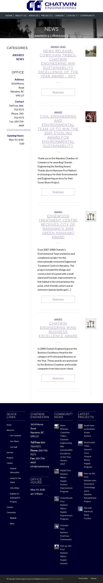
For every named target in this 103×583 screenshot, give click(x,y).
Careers (10, 463)
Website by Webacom (55, 579)
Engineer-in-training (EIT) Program (15, 498)
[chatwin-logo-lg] (51, 6)
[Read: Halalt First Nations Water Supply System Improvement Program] (56, 471)
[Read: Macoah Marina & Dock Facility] (80, 508)
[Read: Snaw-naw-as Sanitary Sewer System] (80, 426)
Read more (58, 92)
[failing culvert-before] (90, 51)
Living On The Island (15, 480)
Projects (10, 458)
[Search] (97, 15)
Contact (10, 507)
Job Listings (14, 488)
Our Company (15, 435)
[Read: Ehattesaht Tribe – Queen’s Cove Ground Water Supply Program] (80, 443)
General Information (14, 470)
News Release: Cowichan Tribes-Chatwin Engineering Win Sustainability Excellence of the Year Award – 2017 (58, 63)
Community (11, 512)
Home (9, 425)
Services (10, 452)
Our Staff (13, 447)
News (63, 47)
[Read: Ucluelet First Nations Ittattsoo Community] (56, 526)
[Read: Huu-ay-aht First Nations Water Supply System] (56, 546)
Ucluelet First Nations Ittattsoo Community (66, 532)
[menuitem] (9, 15)
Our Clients (14, 441)
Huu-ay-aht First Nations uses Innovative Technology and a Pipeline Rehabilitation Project (91, 487)
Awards (55, 47)
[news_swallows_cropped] (90, 116)
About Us (10, 430)
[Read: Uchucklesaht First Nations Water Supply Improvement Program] (56, 498)
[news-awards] (90, 216)
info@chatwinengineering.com (23, 129)
